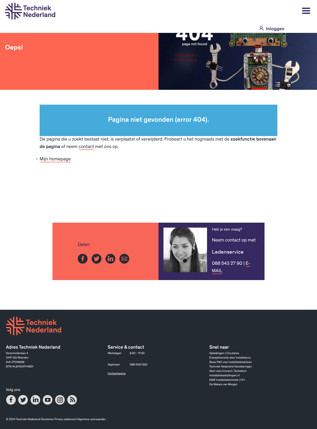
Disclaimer (47, 419)
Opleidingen (216, 353)
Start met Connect (220, 371)
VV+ (242, 380)
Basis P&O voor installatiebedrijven (230, 362)
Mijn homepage (55, 159)
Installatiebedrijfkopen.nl (224, 376)
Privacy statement (65, 419)
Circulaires (232, 353)
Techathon (240, 371)
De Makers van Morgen (223, 384)
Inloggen (275, 29)
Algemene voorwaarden (91, 419)
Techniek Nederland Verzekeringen (230, 367)
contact (86, 147)
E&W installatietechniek (223, 380)
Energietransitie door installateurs (230, 358)
